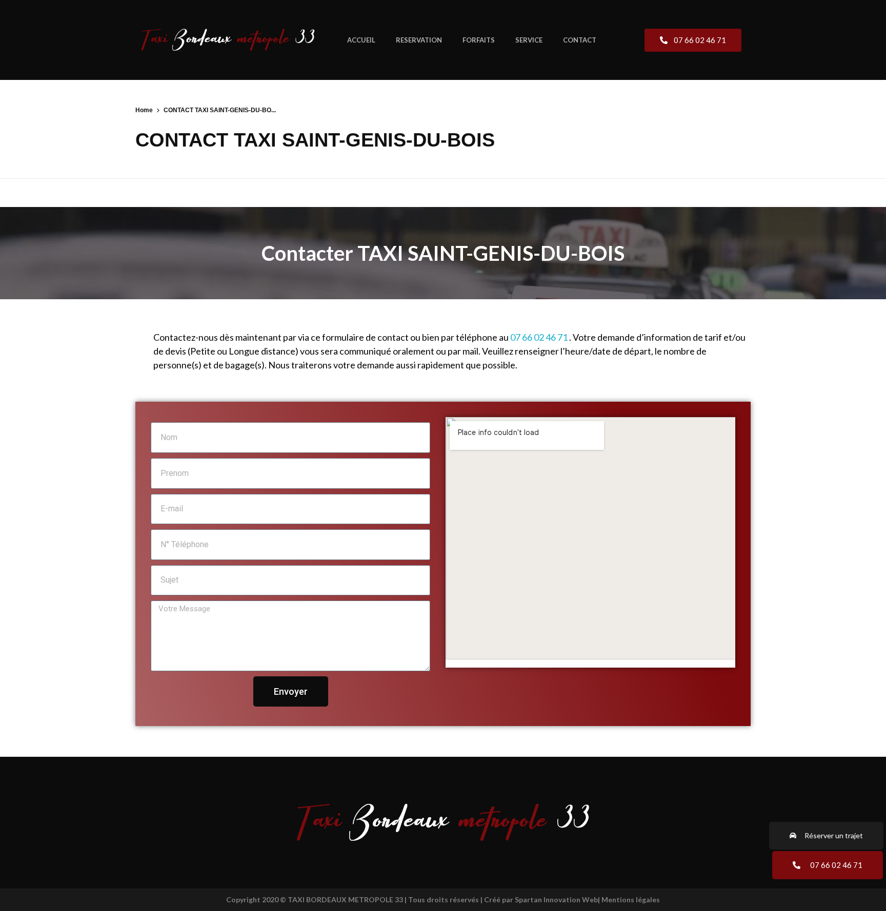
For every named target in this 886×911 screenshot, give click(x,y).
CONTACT (579, 40)
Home (144, 110)
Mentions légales (630, 899)
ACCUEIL (361, 40)
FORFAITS (478, 40)
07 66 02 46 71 (539, 337)
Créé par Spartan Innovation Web (541, 899)
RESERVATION (419, 40)
